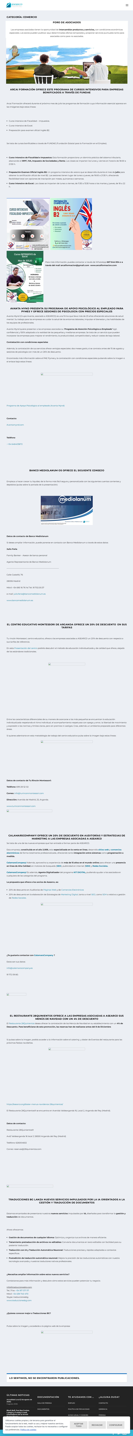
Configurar (115, 1425)
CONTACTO (103, 1403)
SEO (93, 894)
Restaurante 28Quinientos (21, 1023)
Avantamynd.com (15, 425)
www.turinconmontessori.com (21, 806)
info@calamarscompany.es (20, 968)
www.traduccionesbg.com (19, 1300)
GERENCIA (103, 1409)
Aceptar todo (78, 1425)
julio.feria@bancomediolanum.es (30, 594)
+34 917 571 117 (22, 1290)
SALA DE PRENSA (44, 1403)
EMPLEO (71, 1403)
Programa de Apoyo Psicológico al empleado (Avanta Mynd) (36, 405)
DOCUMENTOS (43, 1409)
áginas (48, 890)
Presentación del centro (25, 648)
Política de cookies (28, 1429)
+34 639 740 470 (20, 1294)
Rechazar (97, 1425)
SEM (104, 894)
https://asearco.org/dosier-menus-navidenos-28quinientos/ (35, 1104)
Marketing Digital (69, 894)
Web (54, 890)
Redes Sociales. (100, 866)
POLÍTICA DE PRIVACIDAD (78, 1409)
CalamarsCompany (43, 955)
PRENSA (102, 1415)
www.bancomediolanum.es (20, 600)
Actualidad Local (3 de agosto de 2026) (19, 1401)
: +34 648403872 (15, 444)
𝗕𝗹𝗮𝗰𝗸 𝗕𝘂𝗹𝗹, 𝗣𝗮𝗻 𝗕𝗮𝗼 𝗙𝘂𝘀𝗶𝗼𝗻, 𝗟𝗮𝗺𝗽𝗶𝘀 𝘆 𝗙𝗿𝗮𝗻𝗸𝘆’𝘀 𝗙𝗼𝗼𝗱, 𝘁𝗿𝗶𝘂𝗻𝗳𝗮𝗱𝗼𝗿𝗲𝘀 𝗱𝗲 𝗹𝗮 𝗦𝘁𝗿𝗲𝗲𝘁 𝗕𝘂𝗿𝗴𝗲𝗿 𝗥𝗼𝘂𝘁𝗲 (18, 1413)
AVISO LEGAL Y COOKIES (78, 1415)
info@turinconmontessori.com (29, 793)
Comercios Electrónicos (72, 890)
